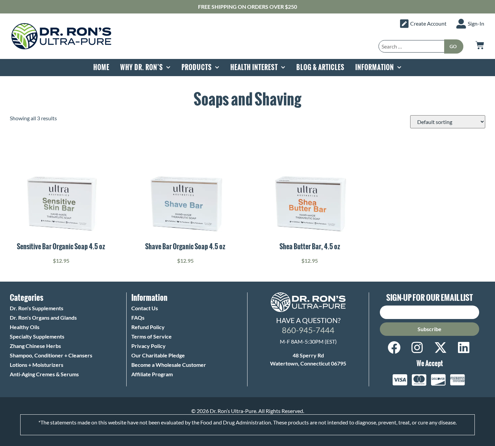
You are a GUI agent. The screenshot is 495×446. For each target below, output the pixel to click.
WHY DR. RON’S (141, 67)
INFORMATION (374, 67)
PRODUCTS (197, 67)
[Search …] (411, 46)
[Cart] (479, 45)
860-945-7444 (308, 330)
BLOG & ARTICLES (320, 67)
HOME (101, 67)
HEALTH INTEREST (254, 67)
